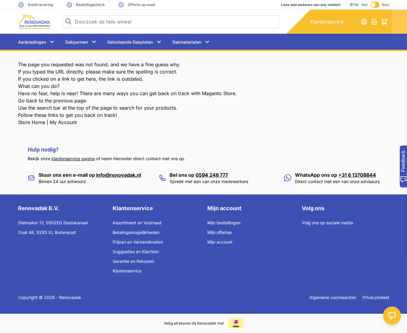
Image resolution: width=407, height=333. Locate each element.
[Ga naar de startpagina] (34, 21)
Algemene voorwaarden (332, 297)
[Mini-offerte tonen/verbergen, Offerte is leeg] (374, 21)
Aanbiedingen (32, 42)
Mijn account (220, 241)
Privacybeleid (375, 297)
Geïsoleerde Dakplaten (130, 42)
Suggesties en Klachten (136, 251)
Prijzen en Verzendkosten (138, 241)
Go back (27, 101)
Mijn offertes (219, 232)
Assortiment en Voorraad (137, 222)
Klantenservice (326, 22)
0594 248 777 (212, 175)
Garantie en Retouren (133, 261)
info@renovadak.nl (118, 175)
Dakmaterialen (186, 42)
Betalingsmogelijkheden (136, 232)
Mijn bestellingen (223, 222)
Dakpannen (76, 42)
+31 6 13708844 (357, 175)
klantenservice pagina (73, 158)
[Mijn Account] (364, 21)
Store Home (31, 122)
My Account (63, 122)
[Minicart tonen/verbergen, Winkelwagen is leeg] (384, 21)
